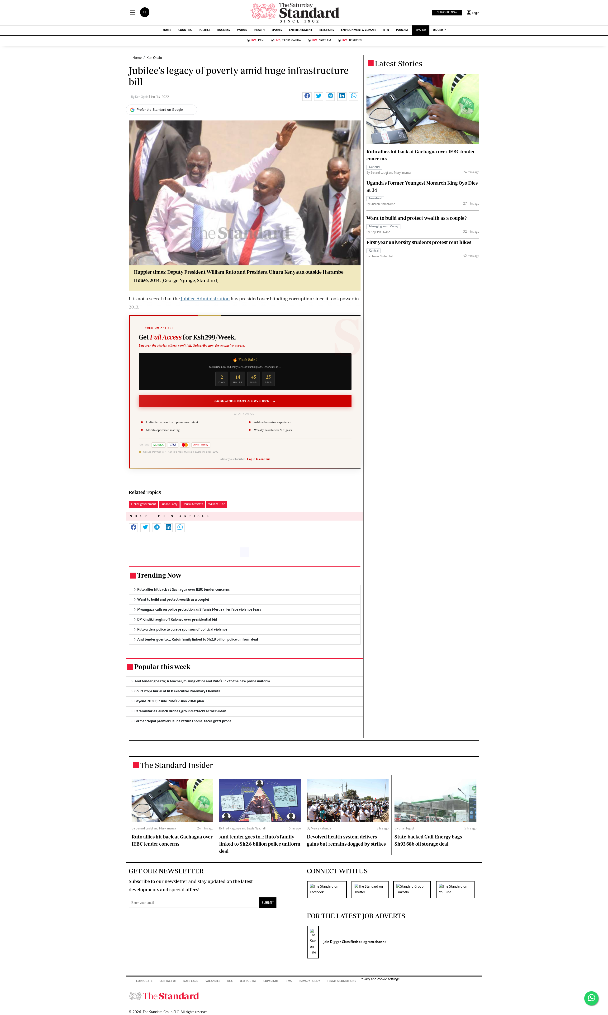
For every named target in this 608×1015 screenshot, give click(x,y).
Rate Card (190, 981)
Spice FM (321, 40)
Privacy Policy (309, 981)
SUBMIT (268, 903)
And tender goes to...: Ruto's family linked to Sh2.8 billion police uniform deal (259, 844)
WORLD (242, 30)
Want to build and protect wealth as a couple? (416, 218)
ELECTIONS (326, 30)
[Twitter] (372, 889)
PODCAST (402, 30)
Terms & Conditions (341, 981)
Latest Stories (398, 63)
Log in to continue (258, 459)
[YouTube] (457, 889)
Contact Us (168, 981)
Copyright (271, 981)
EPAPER (421, 30)
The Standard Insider (176, 765)
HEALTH (259, 30)
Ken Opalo (154, 58)
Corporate (144, 981)
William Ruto (216, 504)
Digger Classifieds (343, 942)
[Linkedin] (414, 889)
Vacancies (212, 981)
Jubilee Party (169, 504)
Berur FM (352, 40)
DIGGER (438, 30)
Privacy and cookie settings (379, 979)
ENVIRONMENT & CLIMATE (358, 30)
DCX (230, 981)
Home (137, 58)
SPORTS (277, 30)
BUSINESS (223, 30)
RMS (289, 981)
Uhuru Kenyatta (193, 504)
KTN (386, 30)
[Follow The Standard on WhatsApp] (591, 998)
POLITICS (204, 30)
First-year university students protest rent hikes (418, 242)
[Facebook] (329, 889)
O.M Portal (248, 981)
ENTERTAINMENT (300, 30)
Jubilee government (143, 504)
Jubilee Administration (205, 298)
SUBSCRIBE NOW (447, 12)
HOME (167, 30)
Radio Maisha (288, 40)
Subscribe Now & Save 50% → (245, 401)
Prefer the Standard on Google (160, 109)
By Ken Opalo (140, 97)
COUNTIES (185, 30)
